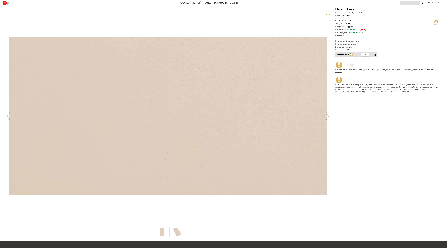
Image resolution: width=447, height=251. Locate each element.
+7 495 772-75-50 (432, 3)
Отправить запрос (409, 3)
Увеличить (327, 12)
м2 (375, 55)
